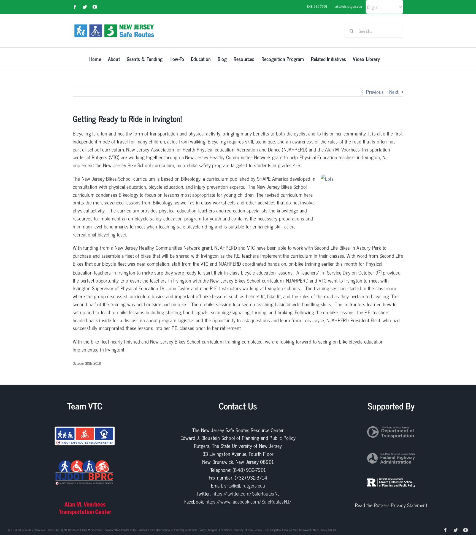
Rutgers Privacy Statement (400, 505)
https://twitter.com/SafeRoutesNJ (246, 493)
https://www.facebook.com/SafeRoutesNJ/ (248, 501)
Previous (375, 91)
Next (393, 91)
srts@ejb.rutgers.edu (244, 485)
